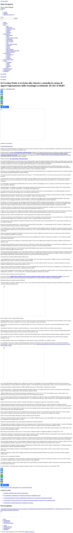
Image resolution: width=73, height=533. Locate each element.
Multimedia (6, 71)
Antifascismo (9, 27)
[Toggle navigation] (1, 20)
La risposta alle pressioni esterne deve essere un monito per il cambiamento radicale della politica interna (24, 508)
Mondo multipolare (10, 52)
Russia (30, 487)
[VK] (36, 102)
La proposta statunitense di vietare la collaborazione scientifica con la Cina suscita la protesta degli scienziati (27, 498)
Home (4, 22)
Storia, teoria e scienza (8, 59)
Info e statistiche (10, 49)
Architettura (9, 62)
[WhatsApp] (36, 98)
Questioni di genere (7, 68)
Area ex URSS (9, 40)
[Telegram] (36, 100)
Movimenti (8, 32)
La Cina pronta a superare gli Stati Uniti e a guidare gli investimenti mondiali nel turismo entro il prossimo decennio (29, 500)
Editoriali (5, 23)
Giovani (8, 31)
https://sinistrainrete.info (7, 146)
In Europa (8, 55)
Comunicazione (6, 70)
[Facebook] (36, 91)
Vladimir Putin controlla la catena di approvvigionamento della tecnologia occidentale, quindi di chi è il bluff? (36, 276)
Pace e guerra (3, 79)
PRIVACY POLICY (30, 531)
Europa (8, 46)
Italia (4, 25)
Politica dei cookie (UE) (8, 14)
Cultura (5, 61)
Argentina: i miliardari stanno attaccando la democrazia (15, 493)
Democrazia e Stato (10, 28)
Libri (7, 67)
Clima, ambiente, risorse (11, 44)
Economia (8, 30)
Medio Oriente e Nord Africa (12, 50)
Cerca (2, 17)
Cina (7, 43)
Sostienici (5, 13)
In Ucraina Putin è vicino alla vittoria (22, 152)
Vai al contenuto (4, 1)
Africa (7, 36)
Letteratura (8, 66)
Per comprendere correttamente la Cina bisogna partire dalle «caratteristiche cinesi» (22, 495)
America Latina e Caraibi (12, 37)
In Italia (8, 57)
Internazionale (6, 34)
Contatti (5, 12)
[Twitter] (36, 93)
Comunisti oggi (6, 53)
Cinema (8, 63)
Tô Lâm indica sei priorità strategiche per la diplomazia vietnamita (18, 502)
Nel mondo (8, 58)
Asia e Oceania (9, 41)
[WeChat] (36, 104)
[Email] (36, 95)
